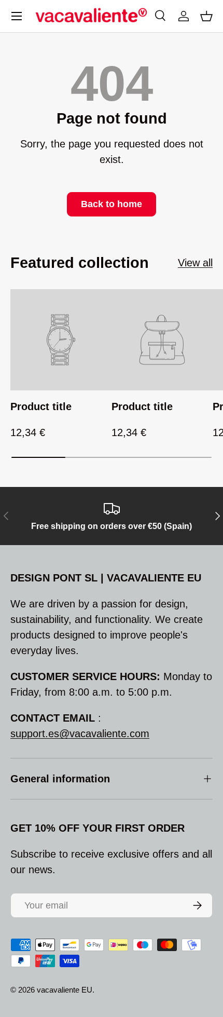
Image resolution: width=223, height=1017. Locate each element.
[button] (206, 16)
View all (195, 262)
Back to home (111, 204)
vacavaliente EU (64, 989)
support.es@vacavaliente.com (79, 733)
